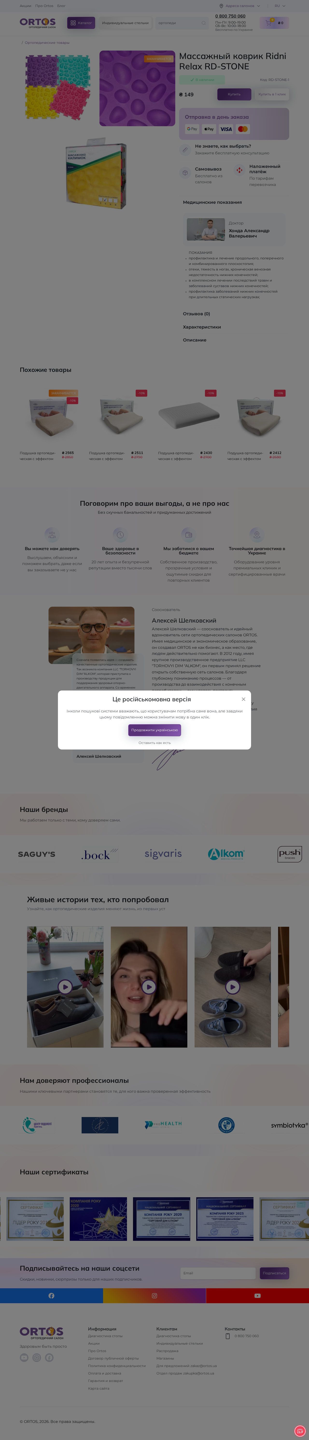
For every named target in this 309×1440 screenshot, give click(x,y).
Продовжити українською (154, 730)
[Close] (243, 699)
